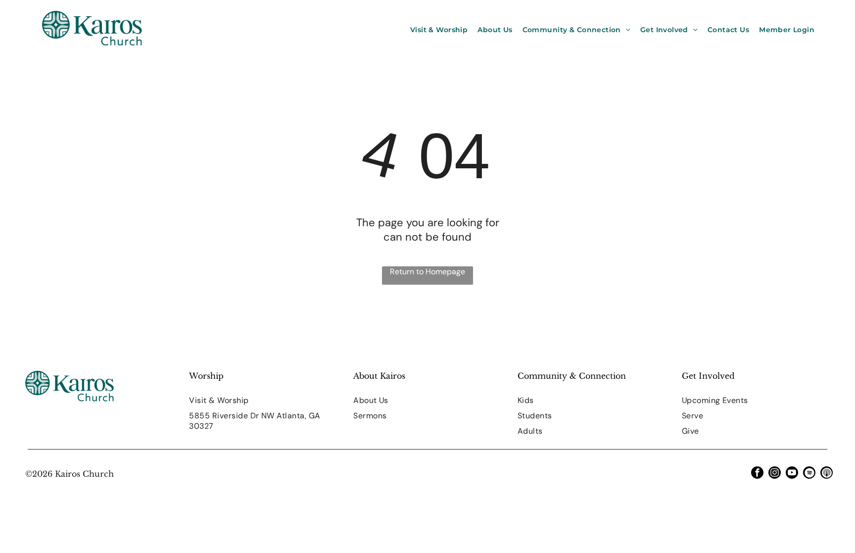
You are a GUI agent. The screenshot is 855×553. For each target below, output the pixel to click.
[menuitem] (439, 29)
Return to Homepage (427, 271)
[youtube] (792, 473)
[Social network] (826, 473)
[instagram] (774, 473)
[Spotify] (809, 473)
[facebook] (757, 473)
